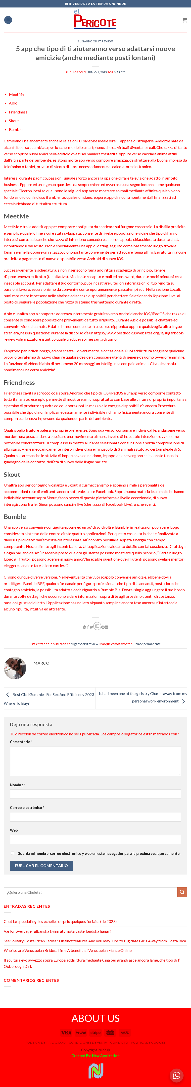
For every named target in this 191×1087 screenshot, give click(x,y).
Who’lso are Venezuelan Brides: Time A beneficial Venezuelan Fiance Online (68, 950)
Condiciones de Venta (88, 1042)
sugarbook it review (95, 41)
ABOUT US (95, 1018)
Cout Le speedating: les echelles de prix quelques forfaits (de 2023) (60, 921)
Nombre (17, 785)
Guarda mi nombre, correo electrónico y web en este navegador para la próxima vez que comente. (98, 853)
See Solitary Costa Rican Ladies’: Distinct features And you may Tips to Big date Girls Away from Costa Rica (95, 940)
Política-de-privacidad (46, 1042)
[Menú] (8, 20)
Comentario (21, 742)
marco (119, 72)
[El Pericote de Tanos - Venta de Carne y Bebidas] (95, 19)
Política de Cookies (148, 1042)
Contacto (119, 1042)
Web (14, 830)
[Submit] (182, 892)
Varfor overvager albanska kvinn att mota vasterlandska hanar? (57, 931)
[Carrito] (184, 19)
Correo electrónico (27, 807)
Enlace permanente (147, 644)
